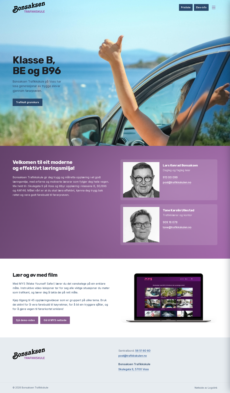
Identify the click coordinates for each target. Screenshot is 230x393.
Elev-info (201, 7)
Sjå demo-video (25, 320)
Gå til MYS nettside (55, 320)
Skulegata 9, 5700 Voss (133, 369)
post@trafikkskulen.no (177, 182)
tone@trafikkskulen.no (177, 227)
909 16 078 (170, 222)
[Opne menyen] (213, 7)
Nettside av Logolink (206, 387)
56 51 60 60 (143, 350)
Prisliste (186, 7)
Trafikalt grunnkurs (27, 102)
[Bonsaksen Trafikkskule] (29, 7)
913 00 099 (170, 177)
